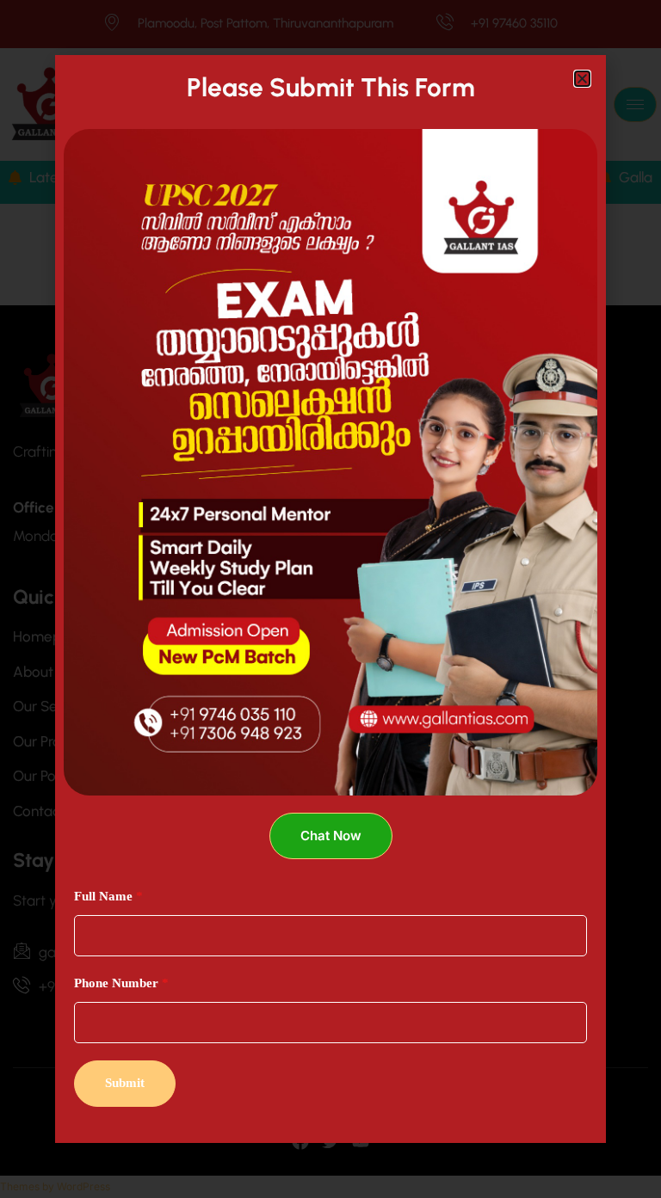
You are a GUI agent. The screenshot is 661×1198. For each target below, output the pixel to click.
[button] (582, 78)
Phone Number (121, 983)
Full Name (108, 896)
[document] (330, 599)
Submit (125, 1083)
